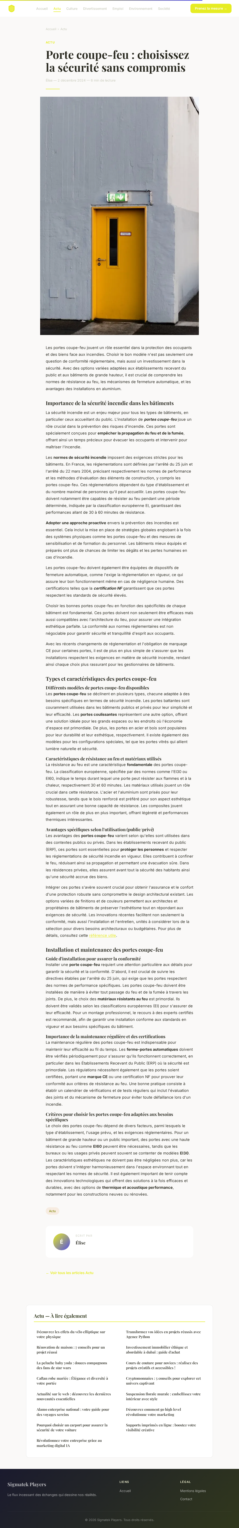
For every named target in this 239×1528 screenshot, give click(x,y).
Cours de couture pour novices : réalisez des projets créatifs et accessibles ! (162, 1365)
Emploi (117, 8)
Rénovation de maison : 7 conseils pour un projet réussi (71, 1349)
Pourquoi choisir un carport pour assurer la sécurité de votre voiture (72, 1427)
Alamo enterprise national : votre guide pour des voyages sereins (73, 1412)
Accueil (42, 8)
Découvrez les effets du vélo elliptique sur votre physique (71, 1334)
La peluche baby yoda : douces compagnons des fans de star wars (72, 1365)
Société (164, 8)
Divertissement (95, 8)
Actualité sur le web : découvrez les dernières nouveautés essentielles (74, 1396)
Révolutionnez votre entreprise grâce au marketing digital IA (69, 1443)
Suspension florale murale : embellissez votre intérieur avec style (163, 1396)
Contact (186, 1499)
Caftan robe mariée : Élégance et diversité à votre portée (72, 1381)
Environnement (140, 8)
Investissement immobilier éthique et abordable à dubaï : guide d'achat (157, 1349)
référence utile (102, 935)
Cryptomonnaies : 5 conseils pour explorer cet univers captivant (163, 1381)
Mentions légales (193, 1491)
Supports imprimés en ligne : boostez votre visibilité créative (161, 1427)
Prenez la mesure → (211, 8)
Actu (57, 8)
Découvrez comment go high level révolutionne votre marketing (153, 1412)
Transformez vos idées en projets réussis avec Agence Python (163, 1334)
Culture (71, 8)
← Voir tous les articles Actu (69, 1273)
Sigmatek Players (26, 1484)
